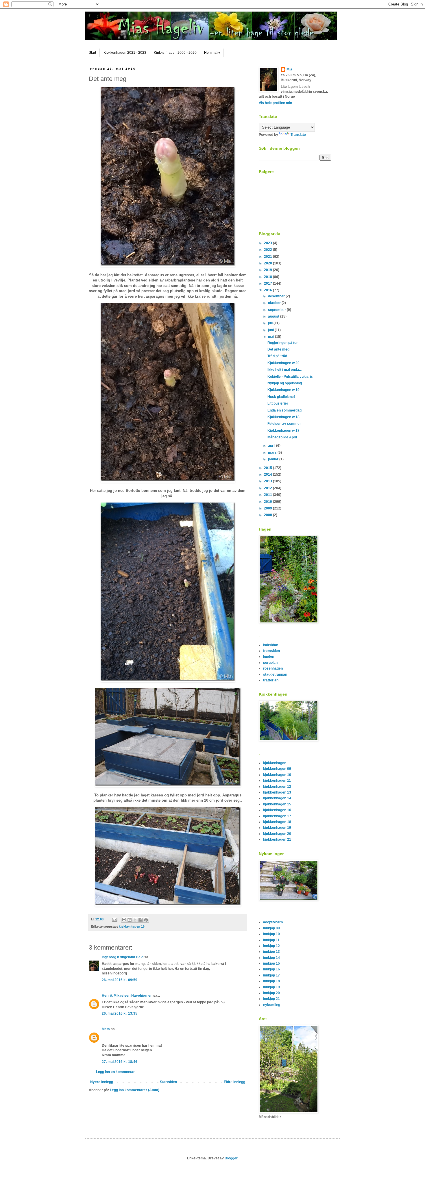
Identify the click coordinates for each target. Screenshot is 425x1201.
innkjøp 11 (271, 940)
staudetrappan (275, 674)
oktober (275, 303)
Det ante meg (278, 349)
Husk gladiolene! (281, 397)
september (277, 310)
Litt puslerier (277, 403)
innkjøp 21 (271, 999)
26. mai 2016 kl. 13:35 (119, 1013)
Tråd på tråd (277, 356)
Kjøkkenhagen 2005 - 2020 (175, 53)
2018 (268, 277)
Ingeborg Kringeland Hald (122, 957)
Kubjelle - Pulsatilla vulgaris (290, 377)
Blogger (231, 1158)
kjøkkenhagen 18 (277, 822)
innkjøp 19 (271, 987)
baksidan (270, 645)
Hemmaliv (212, 53)
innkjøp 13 (271, 952)
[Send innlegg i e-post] (114, 919)
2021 (268, 257)
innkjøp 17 (271, 975)
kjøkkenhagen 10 (277, 775)
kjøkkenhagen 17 (277, 816)
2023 (268, 243)
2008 (268, 515)
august (274, 316)
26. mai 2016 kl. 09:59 (119, 980)
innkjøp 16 (271, 969)
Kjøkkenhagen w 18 (283, 417)
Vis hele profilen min (275, 103)
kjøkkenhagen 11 (277, 781)
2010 (268, 502)
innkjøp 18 (271, 981)
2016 (268, 290)
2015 (268, 468)
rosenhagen (273, 668)
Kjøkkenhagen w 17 (283, 431)
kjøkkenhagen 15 (277, 804)
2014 (268, 474)
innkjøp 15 (271, 963)
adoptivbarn (273, 922)
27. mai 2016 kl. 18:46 (119, 1062)
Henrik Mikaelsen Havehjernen (127, 996)
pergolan (270, 663)
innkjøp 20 (271, 993)
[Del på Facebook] (140, 920)
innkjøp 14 (271, 958)
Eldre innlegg (234, 1082)
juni (271, 330)
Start (92, 53)
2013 (268, 481)
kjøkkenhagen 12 (277, 787)
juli (271, 323)
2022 (268, 250)
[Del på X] (135, 920)
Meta (106, 1029)
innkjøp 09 (271, 928)
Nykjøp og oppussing (284, 383)
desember (277, 296)
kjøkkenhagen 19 (277, 828)
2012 (268, 488)
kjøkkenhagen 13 (277, 792)
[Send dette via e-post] (124, 920)
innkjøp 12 (271, 946)
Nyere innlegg (101, 1082)
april (272, 446)
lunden (268, 657)
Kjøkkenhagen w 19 (283, 390)
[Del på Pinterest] (146, 920)
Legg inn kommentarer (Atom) (134, 1090)
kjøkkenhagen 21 (277, 839)
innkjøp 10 (271, 934)
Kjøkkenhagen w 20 (283, 363)
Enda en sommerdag (284, 410)
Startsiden (168, 1082)
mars (273, 453)
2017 (268, 283)
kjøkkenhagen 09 (277, 769)
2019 (268, 270)
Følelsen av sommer (284, 424)
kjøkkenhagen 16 (132, 926)
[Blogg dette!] (129, 920)
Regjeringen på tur (282, 343)
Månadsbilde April (282, 437)
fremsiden (271, 651)
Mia (289, 69)
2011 (268, 495)
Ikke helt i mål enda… (284, 370)
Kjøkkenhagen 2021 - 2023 (125, 53)
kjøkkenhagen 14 (277, 798)
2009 (268, 508)
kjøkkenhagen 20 (277, 834)
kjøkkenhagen (274, 763)
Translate (298, 135)
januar (273, 459)
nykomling (271, 1005)
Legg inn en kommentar (115, 1072)
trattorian (270, 680)
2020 (268, 263)
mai (271, 337)
